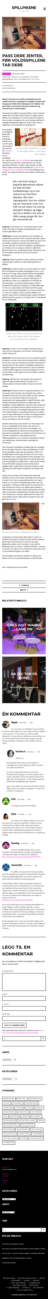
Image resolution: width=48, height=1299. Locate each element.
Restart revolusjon (26, 1121)
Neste (23, 590)
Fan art (6, 1103)
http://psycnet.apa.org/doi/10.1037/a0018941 (17, 900)
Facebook (5, 1176)
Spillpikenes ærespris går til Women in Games (16, 1258)
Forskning (17, 1103)
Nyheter (14, 1116)
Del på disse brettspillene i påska (13, 1244)
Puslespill (36, 1116)
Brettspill (22, 1098)
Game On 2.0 (16, 77)
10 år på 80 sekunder (9, 1263)
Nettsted (6, 1014)
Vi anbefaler (8, 1143)
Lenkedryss (23, 1112)
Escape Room (35, 1098)
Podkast (25, 1116)
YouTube (5, 1180)
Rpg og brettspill (10, 1125)
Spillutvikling (9, 1134)
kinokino (26, 77)
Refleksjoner (19, 74)
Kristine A (9, 86)
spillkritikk (8, 1129)
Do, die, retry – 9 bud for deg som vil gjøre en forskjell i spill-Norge (23, 1253)
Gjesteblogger (31, 1103)
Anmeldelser (8, 1098)
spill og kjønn (20, 79)
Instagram (5, 1174)
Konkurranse (9, 1112)
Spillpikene (24, 7)
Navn (5, 994)
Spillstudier (37, 1129)
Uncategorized (36, 1138)
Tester (23, 1138)
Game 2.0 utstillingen (23, 160)
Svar (31, 723)
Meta (5, 1116)
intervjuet (8, 151)
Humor (29, 1107)
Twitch (4, 1183)
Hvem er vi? (6, 1167)
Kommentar (8, 971)
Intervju (39, 1107)
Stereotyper (24, 1134)
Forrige (25, 585)
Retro (41, 1121)
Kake (13, 814)
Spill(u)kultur (27, 1125)
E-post (5, 1004)
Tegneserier (37, 1134)
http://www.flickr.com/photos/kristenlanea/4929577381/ (21, 857)
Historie (19, 1107)
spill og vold (33, 79)
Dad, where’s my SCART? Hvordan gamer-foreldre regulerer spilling (23, 1249)
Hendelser (7, 1107)
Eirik (13, 799)
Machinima (36, 1112)
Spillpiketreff (22, 1129)
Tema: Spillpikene (10, 1138)
